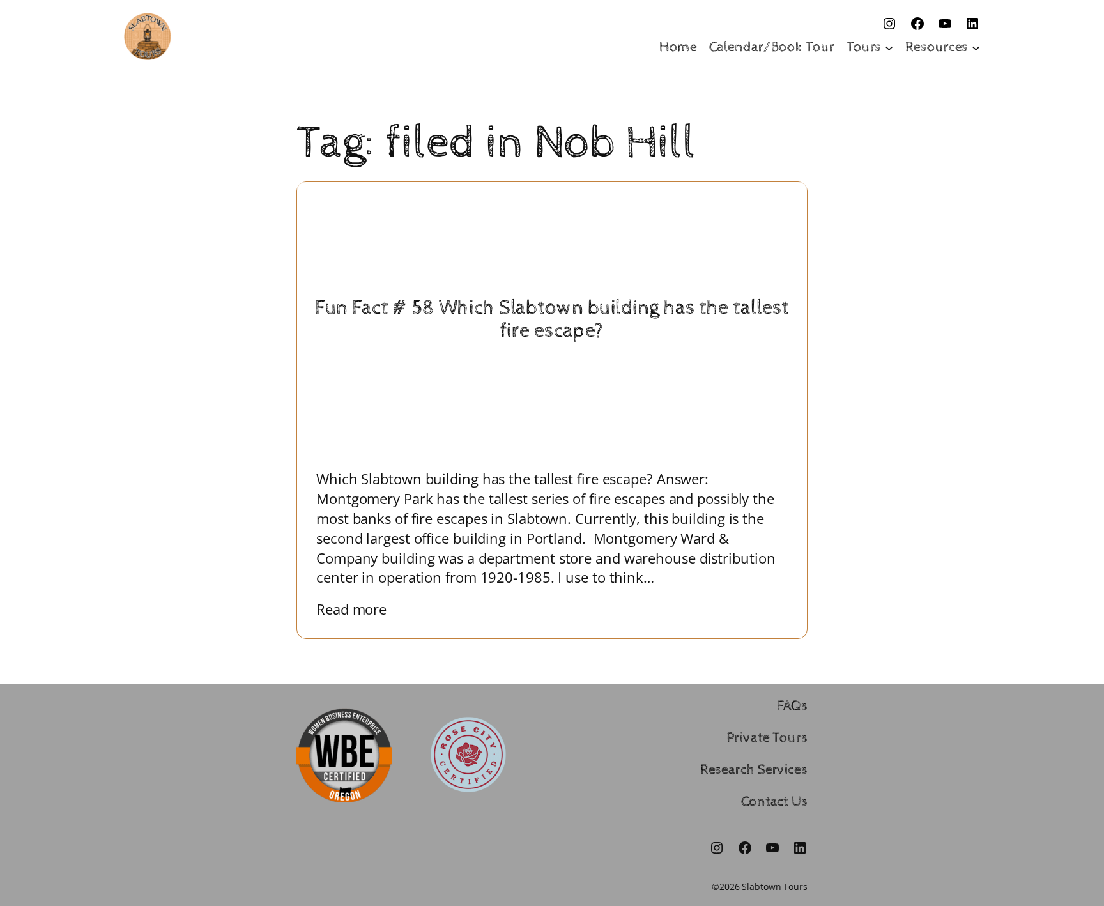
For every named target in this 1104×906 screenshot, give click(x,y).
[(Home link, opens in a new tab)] (147, 36)
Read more (361, 609)
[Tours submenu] (889, 47)
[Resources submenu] (976, 47)
